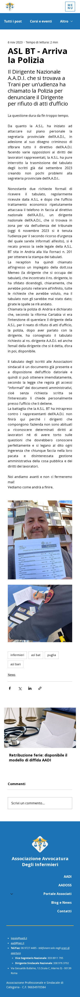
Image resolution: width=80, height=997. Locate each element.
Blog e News (61, 902)
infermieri (17, 655)
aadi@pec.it (17, 943)
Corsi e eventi (41, 21)
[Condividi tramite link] (40, 688)
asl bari (15, 664)
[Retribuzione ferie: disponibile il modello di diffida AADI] (40, 728)
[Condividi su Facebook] (10, 688)
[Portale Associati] (11, 893)
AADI (68, 876)
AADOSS (65, 885)
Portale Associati (57, 893)
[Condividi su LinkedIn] (30, 688)
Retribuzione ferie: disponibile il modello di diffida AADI (38, 757)
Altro (64, 21)
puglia (51, 655)
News (11, 675)
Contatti (64, 911)
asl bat (35, 655)
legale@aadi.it (19, 938)
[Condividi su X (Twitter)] (20, 688)
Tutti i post (13, 21)
